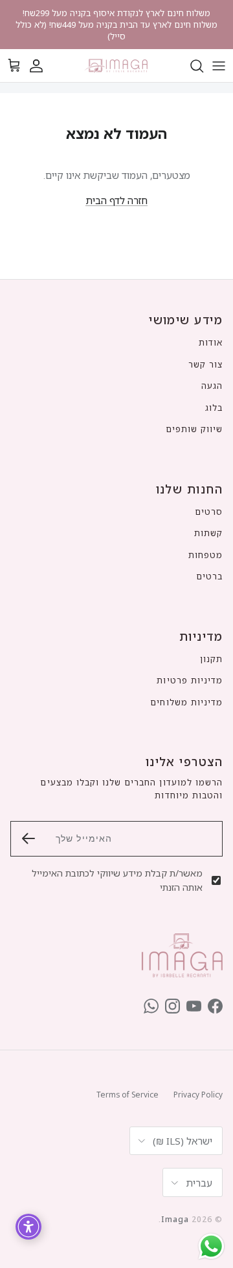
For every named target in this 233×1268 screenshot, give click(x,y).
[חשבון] (42, 66)
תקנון (211, 659)
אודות (211, 342)
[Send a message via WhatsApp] (211, 1246)
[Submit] (28, 838)
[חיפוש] (190, 66)
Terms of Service (127, 1094)
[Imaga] (116, 66)
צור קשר (205, 364)
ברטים (209, 576)
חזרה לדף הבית (116, 200)
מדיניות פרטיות (190, 680)
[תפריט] (219, 66)
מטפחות (205, 555)
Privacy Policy (198, 1094)
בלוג (214, 407)
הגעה (212, 385)
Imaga (175, 1219)
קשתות (208, 533)
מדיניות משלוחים (186, 702)
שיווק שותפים (194, 429)
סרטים (209, 511)
